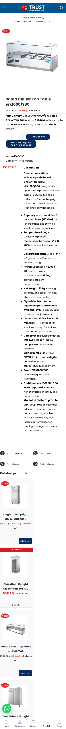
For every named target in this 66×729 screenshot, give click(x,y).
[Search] (61, 8)
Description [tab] (9, 166)
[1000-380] (33, 59)
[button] (6, 708)
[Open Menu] (4, 8)
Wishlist (46, 726)
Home (6, 726)
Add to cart (40, 137)
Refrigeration (25, 160)
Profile (59, 726)
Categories (20, 726)
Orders (33, 726)
